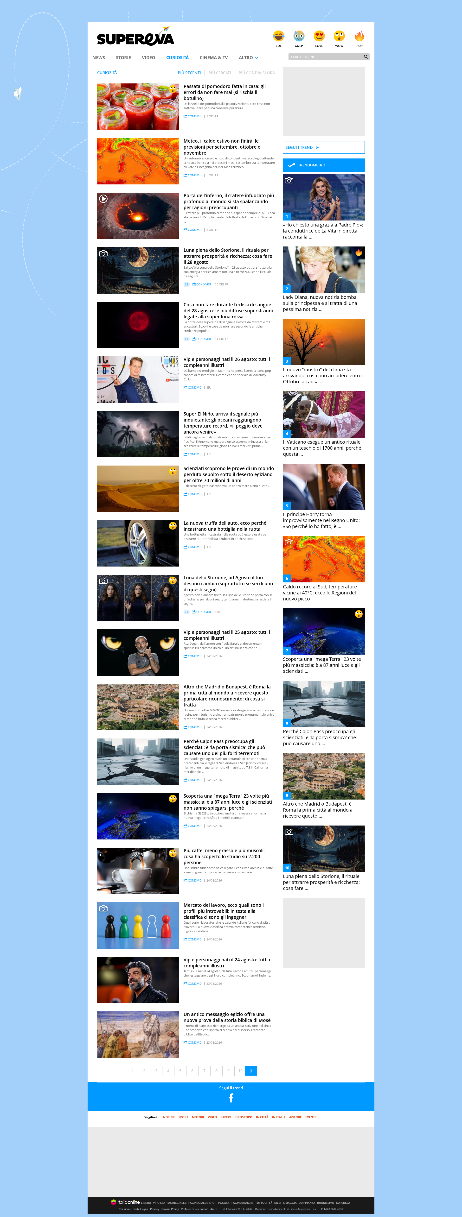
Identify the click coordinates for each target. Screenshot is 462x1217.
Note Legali (141, 1209)
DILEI (277, 1203)
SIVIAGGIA (290, 1203)
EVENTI (310, 1117)
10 (240, 1070)
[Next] (251, 1071)
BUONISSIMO (325, 1203)
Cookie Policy (170, 1209)
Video (148, 57)
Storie (123, 57)
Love (319, 46)
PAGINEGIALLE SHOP (202, 1203)
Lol (279, 46)
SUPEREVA (343, 1203)
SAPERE (226, 1117)
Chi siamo (125, 1209)
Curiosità (177, 57)
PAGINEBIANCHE (242, 1203)
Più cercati (220, 73)
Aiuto (213, 1209)
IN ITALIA (278, 1117)
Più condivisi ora (257, 73)
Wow (339, 46)
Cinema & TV (214, 57)
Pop (359, 46)
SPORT (183, 1117)
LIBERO (146, 1203)
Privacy (154, 1209)
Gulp (299, 46)
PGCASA (224, 1203)
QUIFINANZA (307, 1203)
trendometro (311, 165)
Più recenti (189, 73)
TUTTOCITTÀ (263, 1203)
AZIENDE (295, 1117)
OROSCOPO (243, 1117)
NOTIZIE (169, 1117)
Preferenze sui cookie (194, 1209)
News (98, 57)
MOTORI (198, 1117)
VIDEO (212, 1117)
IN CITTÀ (262, 1117)
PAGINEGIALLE (176, 1203)
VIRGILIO (159, 1203)
